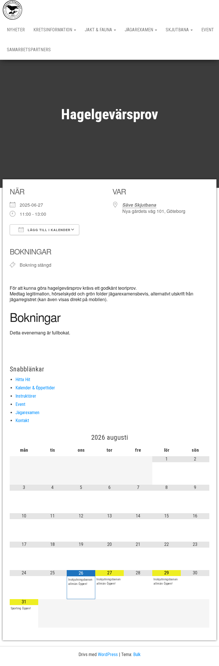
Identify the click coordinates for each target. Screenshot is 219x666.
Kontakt (22, 420)
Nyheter (16, 29)
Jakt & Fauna (99, 29)
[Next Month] (195, 437)
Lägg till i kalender (48, 230)
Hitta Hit (22, 379)
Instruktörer (25, 396)
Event (207, 29)
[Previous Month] (24, 437)
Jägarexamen (139, 29)
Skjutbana (178, 29)
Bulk (137, 654)
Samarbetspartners (29, 49)
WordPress (108, 654)
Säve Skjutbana (139, 205)
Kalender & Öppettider (35, 387)
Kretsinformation (53, 29)
